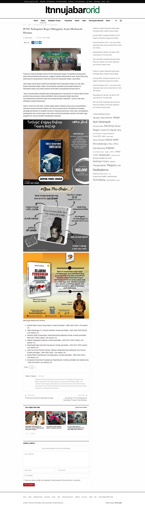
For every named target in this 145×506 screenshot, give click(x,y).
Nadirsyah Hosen (101, 161)
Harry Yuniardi (99, 140)
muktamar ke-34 (115, 155)
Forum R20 (97, 136)
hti (94, 144)
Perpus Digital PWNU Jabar (106, 497)
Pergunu (112, 165)
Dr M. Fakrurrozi (97, 134)
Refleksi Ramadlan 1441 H (100, 174)
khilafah (110, 148)
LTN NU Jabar (118, 503)
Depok (103, 1)
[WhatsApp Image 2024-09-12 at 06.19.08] (56, 219)
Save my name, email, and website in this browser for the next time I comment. (52, 480)
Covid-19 (104, 130)
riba (110, 174)
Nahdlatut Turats (54, 21)
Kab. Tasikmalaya (80, 1)
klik (28, 328)
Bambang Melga (98, 126)
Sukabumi (71, 1)
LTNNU (95, 155)
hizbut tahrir (111, 139)
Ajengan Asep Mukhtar (102, 117)
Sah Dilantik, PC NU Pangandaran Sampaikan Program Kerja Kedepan (75, 399)
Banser (118, 126)
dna (119, 130)
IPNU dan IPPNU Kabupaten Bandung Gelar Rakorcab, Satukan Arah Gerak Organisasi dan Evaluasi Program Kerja (106, 62)
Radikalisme (100, 170)
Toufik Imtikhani (111, 180)
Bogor (96, 130)
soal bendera (112, 176)
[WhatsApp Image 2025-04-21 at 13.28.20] (56, 285)
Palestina (112, 162)
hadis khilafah (110, 136)
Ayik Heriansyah (102, 122)
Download (68, 21)
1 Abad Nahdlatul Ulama (101, 114)
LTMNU (117, 151)
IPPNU (115, 144)
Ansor (116, 117)
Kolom (77, 21)
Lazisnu (107, 152)
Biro (95, 497)
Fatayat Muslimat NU (108, 134)
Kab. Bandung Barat (61, 1)
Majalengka (97, 1)
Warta (43, 21)
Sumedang (99, 180)
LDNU (112, 152)
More (108, 1)
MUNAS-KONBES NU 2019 (102, 158)
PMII (119, 165)
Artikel (91, 497)
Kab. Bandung (50, 1)
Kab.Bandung (99, 148)
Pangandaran (99, 165)
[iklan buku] (56, 152)
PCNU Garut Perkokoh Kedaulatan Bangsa (39, 398)
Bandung (42, 1)
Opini (84, 21)
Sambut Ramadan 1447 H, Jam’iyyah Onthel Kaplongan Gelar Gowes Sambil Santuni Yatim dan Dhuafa (107, 45)
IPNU (111, 144)
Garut (104, 136)
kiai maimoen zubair (98, 152)
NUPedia (77, 497)
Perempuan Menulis (96, 21)
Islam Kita (84, 497)
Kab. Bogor (89, 1)
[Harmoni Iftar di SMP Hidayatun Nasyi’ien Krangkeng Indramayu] (56, 418)
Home (36, 21)
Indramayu (102, 144)
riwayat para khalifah (100, 176)
